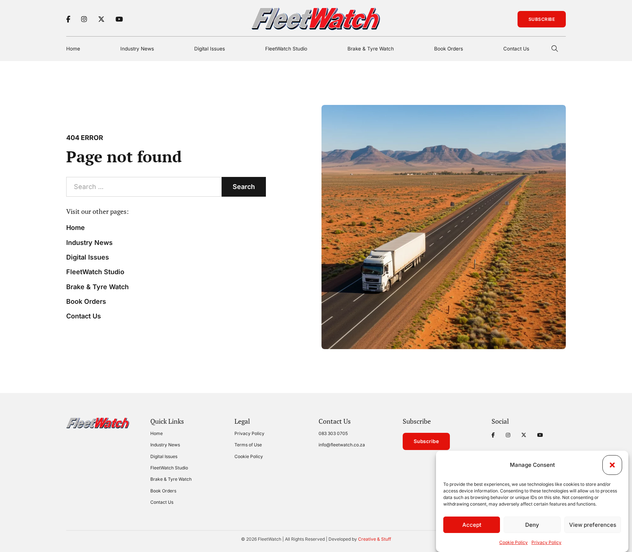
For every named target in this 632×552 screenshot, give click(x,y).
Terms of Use (248, 444)
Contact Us (516, 49)
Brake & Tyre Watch (370, 49)
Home (73, 49)
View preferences (592, 524)
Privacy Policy (546, 542)
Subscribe (541, 19)
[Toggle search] (555, 48)
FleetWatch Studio (286, 49)
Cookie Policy (513, 542)
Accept (471, 524)
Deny (532, 524)
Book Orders (448, 49)
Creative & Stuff (374, 539)
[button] (612, 465)
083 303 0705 (333, 433)
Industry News (137, 49)
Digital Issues (209, 49)
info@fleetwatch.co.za (342, 444)
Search (244, 186)
